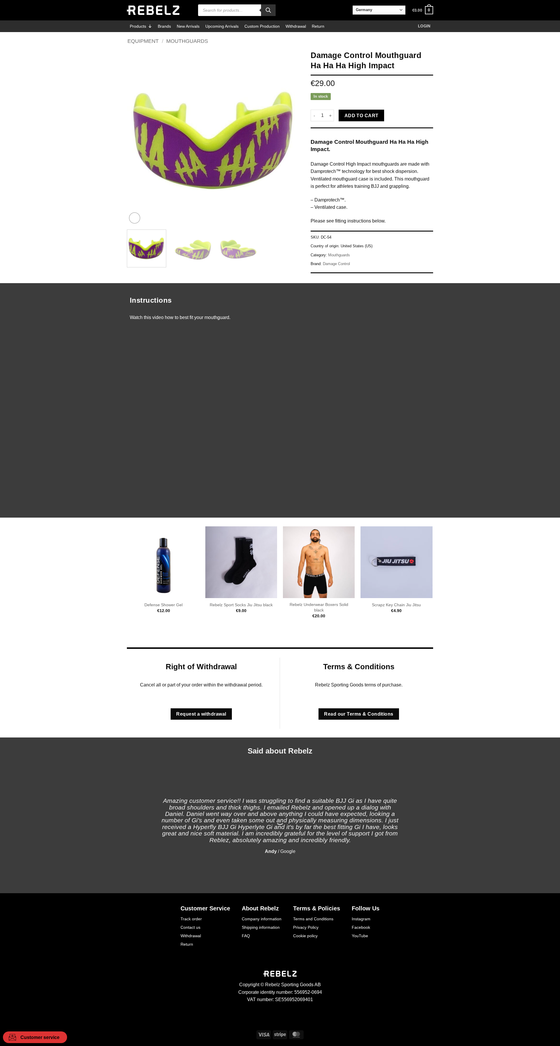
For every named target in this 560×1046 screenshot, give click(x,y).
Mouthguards (187, 41)
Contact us (190, 927)
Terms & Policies (316, 908)
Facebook (361, 927)
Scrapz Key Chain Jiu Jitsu (396, 604)
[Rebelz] (153, 10)
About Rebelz (260, 908)
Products (138, 26)
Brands (164, 26)
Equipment (143, 41)
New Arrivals (188, 26)
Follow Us (365, 908)
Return (318, 26)
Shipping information (261, 927)
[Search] (268, 10)
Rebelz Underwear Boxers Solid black (319, 607)
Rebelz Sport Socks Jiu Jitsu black (241, 604)
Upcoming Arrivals (222, 26)
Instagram (361, 919)
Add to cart (361, 115)
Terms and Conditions (313, 919)
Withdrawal (296, 26)
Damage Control (336, 264)
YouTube (360, 935)
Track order (191, 919)
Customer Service (205, 908)
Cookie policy (305, 935)
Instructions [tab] (151, 300)
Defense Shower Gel (163, 604)
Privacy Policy (305, 927)
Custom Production (262, 26)
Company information (261, 919)
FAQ (246, 935)
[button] (422, 10)
